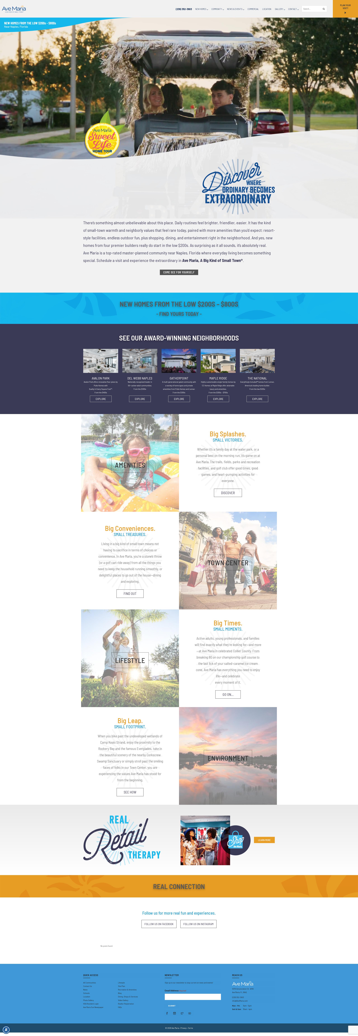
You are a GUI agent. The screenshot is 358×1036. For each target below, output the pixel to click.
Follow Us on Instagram (198, 924)
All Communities (89, 982)
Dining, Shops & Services (128, 996)
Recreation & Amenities (127, 989)
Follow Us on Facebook (159, 924)
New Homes (200, 9)
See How (130, 792)
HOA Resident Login (91, 1004)
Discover (228, 493)
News (85, 989)
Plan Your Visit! (345, 6)
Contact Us (87, 986)
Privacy (183, 1028)
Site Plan (121, 986)
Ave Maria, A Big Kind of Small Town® (212, 260)
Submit (172, 1005)
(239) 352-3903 (184, 9)
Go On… (228, 694)
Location (266, 9)
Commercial (253, 9)
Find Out (130, 593)
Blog (120, 993)
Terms (190, 1028)
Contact (292, 9)
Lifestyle (121, 982)
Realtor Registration (126, 1004)
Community (216, 9)
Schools (86, 993)
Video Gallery (123, 1000)
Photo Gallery (88, 1000)
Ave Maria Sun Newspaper (93, 1007)
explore (101, 399)
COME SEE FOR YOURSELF (179, 272)
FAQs (120, 1007)
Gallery (279, 9)
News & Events (234, 9)
